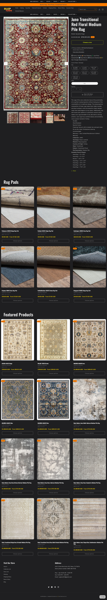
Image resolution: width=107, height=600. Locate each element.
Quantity (73, 86)
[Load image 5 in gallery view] (59, 117)
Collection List (7, 569)
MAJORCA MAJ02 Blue (43, 423)
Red (85, 83)
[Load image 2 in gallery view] (24, 117)
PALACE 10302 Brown (43, 363)
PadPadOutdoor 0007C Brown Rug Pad (47, 290)
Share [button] (74, 170)
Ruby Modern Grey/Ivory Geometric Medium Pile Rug (87, 483)
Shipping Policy (7, 576)
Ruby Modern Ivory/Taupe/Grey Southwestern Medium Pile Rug (88, 543)
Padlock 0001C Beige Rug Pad (45, 231)
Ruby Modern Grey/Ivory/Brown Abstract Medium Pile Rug (16, 483)
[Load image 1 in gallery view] (12, 117)
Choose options (17, 241)
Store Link (6, 571)
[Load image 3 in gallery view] (36, 117)
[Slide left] (6, 63)
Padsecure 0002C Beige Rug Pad (10, 231)
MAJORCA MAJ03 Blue (7, 423)
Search (5, 566)
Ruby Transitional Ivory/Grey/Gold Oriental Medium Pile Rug (53, 542)
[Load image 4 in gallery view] (47, 117)
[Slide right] (66, 63)
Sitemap (6, 574)
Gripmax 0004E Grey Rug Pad (9, 290)
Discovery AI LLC (63, 596)
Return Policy (7, 579)
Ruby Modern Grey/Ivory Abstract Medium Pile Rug (51, 483)
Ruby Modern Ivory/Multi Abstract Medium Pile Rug (87, 423)
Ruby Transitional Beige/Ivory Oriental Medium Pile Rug (16, 542)
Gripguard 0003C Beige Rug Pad (82, 290)
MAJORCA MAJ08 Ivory (79, 363)
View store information (78, 52)
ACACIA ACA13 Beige (7, 363)
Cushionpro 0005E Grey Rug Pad (82, 231)
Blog (5, 582)
